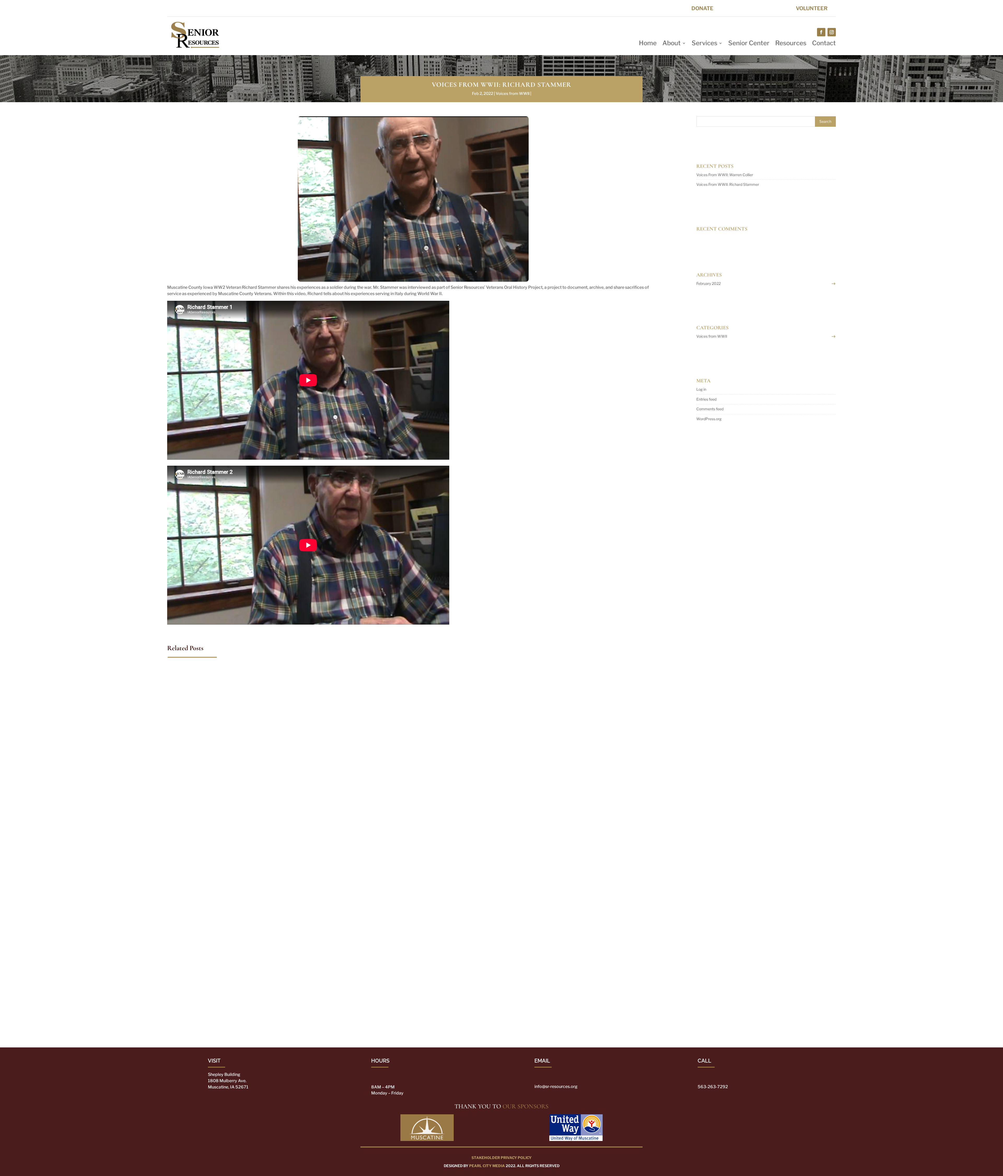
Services (704, 44)
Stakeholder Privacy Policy (501, 1157)
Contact (824, 44)
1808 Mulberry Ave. (227, 1080)
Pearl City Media (487, 1165)
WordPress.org (708, 419)
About (671, 44)
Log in (701, 389)
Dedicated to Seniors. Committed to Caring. (217, 8)
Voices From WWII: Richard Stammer (727, 184)
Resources (790, 44)
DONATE (702, 8)
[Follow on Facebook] (821, 32)
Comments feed (710, 409)
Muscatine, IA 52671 (228, 1087)
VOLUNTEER (811, 8)
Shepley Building (224, 1074)
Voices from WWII (512, 93)
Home (648, 44)
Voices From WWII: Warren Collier (209, 997)
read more (181, 1021)
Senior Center (748, 44)
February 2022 (708, 283)
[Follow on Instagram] (831, 32)
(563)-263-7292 (597, 8)
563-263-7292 (713, 1086)
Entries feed (706, 399)
